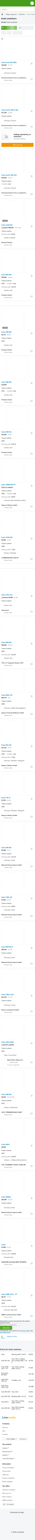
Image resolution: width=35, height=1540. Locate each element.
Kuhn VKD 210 (6, 595)
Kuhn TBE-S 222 (7, 994)
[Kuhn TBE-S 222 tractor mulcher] (17, 981)
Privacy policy (6, 1471)
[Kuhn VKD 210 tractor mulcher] (17, 581)
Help (3, 1431)
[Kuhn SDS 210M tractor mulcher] (17, 1028)
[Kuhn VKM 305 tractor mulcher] (17, 211)
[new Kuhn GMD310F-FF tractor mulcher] (17, 471)
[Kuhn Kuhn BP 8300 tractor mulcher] (17, 49)
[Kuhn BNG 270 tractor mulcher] (17, 681)
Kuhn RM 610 (6, 432)
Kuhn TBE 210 (6, 897)
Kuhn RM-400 (6, 332)
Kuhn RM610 (6, 1197)
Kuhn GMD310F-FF (8, 485)
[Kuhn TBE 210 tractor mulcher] (17, 884)
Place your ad (17, 145)
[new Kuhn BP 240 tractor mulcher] (17, 731)
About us (5, 1427)
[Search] (32, 9)
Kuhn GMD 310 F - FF (9, 1294)
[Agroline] (2, 14)
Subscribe (6, 1328)
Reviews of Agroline (8, 1478)
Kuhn (3, 1245)
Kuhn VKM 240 (6, 537)
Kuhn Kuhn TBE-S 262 (9, 110)
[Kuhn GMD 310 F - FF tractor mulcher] (17, 1281)
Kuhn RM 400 (6, 275)
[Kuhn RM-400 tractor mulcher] (17, 318)
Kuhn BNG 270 (6, 695)
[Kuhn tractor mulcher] (17, 1231)
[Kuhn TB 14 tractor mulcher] (17, 784)
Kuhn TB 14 (5, 798)
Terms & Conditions (8, 1467)
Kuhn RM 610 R (7, 947)
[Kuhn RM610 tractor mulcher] (17, 1183)
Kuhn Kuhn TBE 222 (9, 175)
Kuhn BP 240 (6, 745)
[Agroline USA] (12, 3)
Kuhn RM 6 (5, 1144)
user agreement (5, 1332)
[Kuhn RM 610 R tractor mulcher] (17, 933)
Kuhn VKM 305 (6, 225)
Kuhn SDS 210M (7, 1042)
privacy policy (25, 1331)
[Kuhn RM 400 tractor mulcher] (17, 629)
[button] (32, 3)
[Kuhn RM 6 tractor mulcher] (17, 1131)
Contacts (5, 1434)
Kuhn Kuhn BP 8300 (9, 62)
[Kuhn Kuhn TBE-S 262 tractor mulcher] (17, 96)
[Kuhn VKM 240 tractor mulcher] (17, 524)
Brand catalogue (7, 1481)
